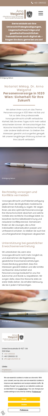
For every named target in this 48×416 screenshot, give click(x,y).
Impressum (6, 370)
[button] (40, 13)
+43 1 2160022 (40, 2)
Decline (24, 405)
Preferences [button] (36, 392)
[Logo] (17, 14)
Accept (24, 399)
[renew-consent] (3, 413)
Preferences (24, 410)
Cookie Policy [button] (23, 389)
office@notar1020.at (12, 359)
